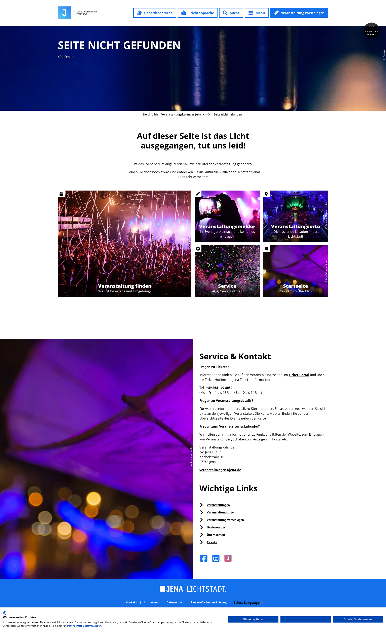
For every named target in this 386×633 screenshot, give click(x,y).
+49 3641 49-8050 (219, 388)
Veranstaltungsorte (220, 512)
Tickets (212, 542)
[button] (154, 13)
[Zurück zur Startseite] (77, 12)
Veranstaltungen (218, 505)
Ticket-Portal (299, 375)
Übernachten (216, 535)
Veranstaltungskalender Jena (181, 114)
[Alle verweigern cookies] (305, 619)
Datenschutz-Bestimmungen (84, 625)
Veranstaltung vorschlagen (225, 520)
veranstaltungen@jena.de (220, 470)
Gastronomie (216, 527)
